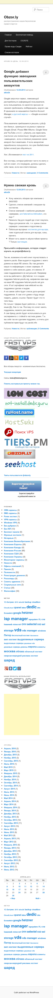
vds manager (29, 630)
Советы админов (12, 581)
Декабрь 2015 (10, 754)
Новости (15, 172)
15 (7, 889)
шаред (9, 660)
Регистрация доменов (14, 575)
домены (24, 647)
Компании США (11, 553)
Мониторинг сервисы (14, 559)
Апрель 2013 (10, 838)
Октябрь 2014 (10, 782)
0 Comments (46, 73)
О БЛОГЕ (24, 40)
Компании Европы (13, 544)
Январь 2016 (10, 751)
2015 (16, 602)
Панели (7, 569)
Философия (9, 591)
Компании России (12, 550)
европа (32, 646)
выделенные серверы (14, 643)
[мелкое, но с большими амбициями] (26, 448)
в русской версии (20, 114)
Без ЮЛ (7, 528)
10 (19, 886)
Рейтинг (29, 46)
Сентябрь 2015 (11, 760)
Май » (38, 898)
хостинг (34, 655)
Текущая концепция (12, 372)
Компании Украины (13, 556)
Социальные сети (12, 584)
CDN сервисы (10, 510)
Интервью (9, 538)
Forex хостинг (10, 516)
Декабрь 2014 (10, 776)
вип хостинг (10, 639)
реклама (26, 655)
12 (31, 886)
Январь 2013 (10, 847)
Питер (7, 635)
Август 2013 (9, 826)
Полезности (9, 572)
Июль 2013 (9, 829)
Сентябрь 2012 (11, 860)
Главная (8, 34)
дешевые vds (29, 643)
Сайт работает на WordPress (26, 992)
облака (20, 651)
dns (38, 607)
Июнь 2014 (9, 795)
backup (28, 602)
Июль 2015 (9, 763)
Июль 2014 (9, 792)
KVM (43, 619)
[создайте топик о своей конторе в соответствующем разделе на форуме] (23, 490)
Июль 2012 (9, 866)
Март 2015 (8, 770)
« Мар (12, 898)
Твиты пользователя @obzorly (17, 475)
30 (13, 895)
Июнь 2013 (9, 832)
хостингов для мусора (38, 229)
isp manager (16, 618)
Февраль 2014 (10, 807)
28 (44, 892)
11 (25, 886)
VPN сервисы (10, 519)
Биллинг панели (11, 531)
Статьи (7, 587)
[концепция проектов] (19, 426)
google (17, 613)
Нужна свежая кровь (20, 185)
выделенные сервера (30, 639)
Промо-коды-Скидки (13, 46)
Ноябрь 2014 (10, 779)
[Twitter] (15, 668)
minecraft (17, 624)
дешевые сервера (12, 647)
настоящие (22, 241)
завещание (31, 172)
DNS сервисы (10, 513)
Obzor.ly (11, 16)
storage (9, 630)
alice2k (7, 92)
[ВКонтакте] (10, 668)
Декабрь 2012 (10, 850)
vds (17, 630)
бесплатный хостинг (21, 635)
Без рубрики (10, 525)
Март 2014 (8, 804)
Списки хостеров (12, 52)
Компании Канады (12, 547)
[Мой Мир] (19, 668)
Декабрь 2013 (10, 813)
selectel (32, 624)
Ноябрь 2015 (10, 757)
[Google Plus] (6, 668)
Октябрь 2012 (10, 857)
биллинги (34, 635)
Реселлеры (9, 578)
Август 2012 (9, 863)
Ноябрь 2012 (10, 854)
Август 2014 (9, 788)
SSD (39, 624)
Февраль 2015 (10, 773)
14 (44, 886)
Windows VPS (10, 522)
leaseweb (8, 624)
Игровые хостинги (12, 534)
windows (42, 630)
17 (19, 889)
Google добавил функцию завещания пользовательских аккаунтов (20, 78)
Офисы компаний (12, 566)
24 (19, 892)
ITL (39, 619)
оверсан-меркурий (13, 655)
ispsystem (33, 619)
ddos (24, 607)
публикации (31, 328)
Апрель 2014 (10, 801)
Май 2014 (8, 798)
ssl (43, 624)
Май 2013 (8, 835)
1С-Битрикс (9, 602)
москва (9, 651)
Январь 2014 (10, 810)
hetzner (27, 612)
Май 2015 (8, 767)
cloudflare (36, 602)
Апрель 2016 (10, 748)
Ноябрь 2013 (10, 816)
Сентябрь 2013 (11, 823)
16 (13, 889)
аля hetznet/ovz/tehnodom (31, 213)
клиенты (41, 646)
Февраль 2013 (10, 844)
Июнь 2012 (9, 869)
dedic (31, 607)
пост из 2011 (28, 154)
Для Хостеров (10, 40)
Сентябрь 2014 (11, 785)
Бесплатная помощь (24, 34)
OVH (24, 624)
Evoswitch (8, 613)
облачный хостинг (33, 651)
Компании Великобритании (17, 541)
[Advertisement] (21, 714)
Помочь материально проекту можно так (22, 383)
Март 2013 (8, 841)
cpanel (17, 607)
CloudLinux (8, 608)
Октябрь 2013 (10, 819)
